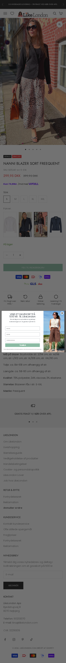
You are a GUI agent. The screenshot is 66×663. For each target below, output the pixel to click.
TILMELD (22, 345)
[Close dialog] (62, 313)
